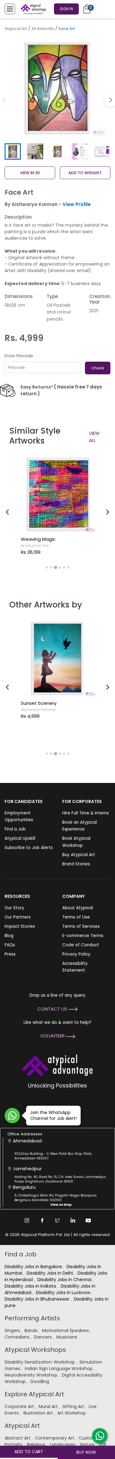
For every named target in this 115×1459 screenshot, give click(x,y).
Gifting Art (73, 1406)
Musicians (67, 1337)
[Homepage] (32, 9)
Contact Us (52, 1009)
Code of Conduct (80, 945)
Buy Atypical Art (78, 855)
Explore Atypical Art (34, 1394)
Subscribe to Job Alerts (29, 848)
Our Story (14, 908)
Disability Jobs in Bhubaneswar (38, 1299)
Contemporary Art (55, 1438)
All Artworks (43, 28)
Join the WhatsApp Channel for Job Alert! (53, 1115)
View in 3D (30, 172)
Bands (32, 1330)
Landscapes (63, 1444)
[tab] (47, 567)
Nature (88, 1444)
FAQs (10, 945)
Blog (9, 936)
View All (94, 437)
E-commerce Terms (82, 936)
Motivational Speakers (66, 1330)
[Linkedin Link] (73, 1220)
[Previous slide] (7, 512)
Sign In (66, 8)
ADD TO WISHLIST (85, 172)
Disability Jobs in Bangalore (34, 1266)
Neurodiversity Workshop (32, 1375)
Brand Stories (76, 864)
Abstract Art (18, 1438)
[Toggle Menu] (10, 9)
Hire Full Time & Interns (85, 813)
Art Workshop (72, 1413)
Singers (13, 1330)
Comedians (18, 1337)
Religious (37, 1444)
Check (97, 368)
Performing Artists (32, 1318)
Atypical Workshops (35, 1349)
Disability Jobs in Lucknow (63, 1292)
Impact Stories (20, 926)
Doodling (40, 1381)
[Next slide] (107, 512)
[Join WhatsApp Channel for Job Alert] (12, 1115)
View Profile (77, 204)
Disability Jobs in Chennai (65, 1279)
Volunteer (53, 1035)
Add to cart (28, 1451)
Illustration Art (38, 1413)
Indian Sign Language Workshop (59, 1368)
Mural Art (49, 1406)
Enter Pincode (19, 356)
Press (10, 954)
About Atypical (77, 908)
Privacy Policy (76, 954)
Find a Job (15, 829)
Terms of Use (76, 917)
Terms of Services (81, 926)
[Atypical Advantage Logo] (57, 1064)
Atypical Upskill (20, 838)
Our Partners (18, 917)
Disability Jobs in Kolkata (31, 1286)
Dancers (43, 1337)
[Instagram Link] (27, 1220)
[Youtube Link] (88, 1220)
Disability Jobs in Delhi (50, 1273)
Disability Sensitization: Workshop (40, 1362)
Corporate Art (20, 1406)
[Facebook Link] (42, 1220)
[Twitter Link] (58, 1220)
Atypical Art (16, 28)
